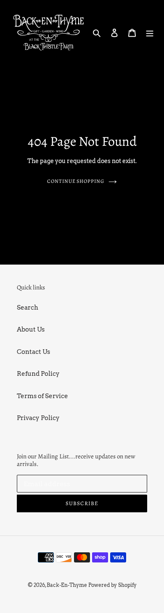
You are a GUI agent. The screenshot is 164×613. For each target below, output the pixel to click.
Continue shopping (76, 181)
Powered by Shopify (112, 585)
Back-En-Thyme (67, 585)
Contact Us (33, 352)
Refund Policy (38, 373)
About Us (31, 329)
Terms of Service (42, 396)
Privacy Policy (38, 418)
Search (27, 307)
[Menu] (150, 33)
